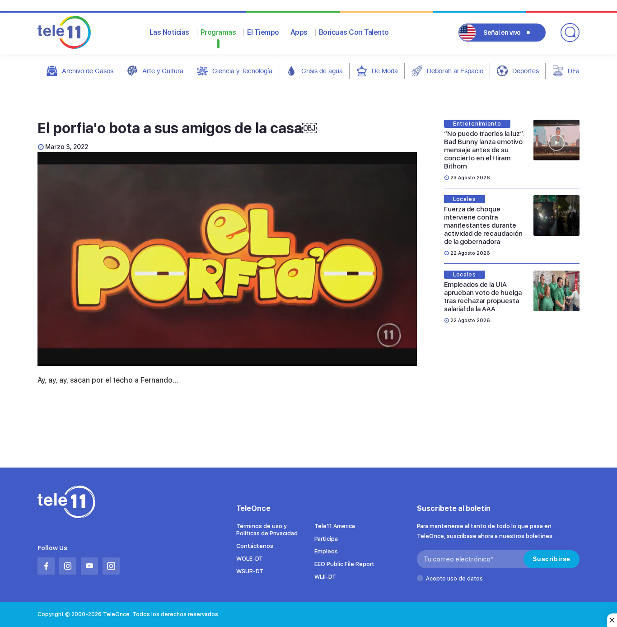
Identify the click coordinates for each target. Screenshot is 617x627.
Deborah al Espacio (455, 71)
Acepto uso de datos (454, 579)
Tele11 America (334, 526)
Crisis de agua (322, 71)
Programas (218, 32)
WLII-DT (325, 576)
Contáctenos (254, 546)
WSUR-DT (249, 571)
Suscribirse (551, 558)
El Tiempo (263, 32)
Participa (326, 538)
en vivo (502, 32)
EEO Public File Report (344, 564)
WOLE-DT (249, 558)
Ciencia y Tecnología (242, 71)
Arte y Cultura (162, 71)
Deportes (525, 71)
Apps (299, 32)
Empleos (326, 551)
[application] (227, 259)
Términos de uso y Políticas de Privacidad (267, 530)
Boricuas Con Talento (354, 32)
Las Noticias (169, 32)
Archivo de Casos (87, 71)
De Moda (385, 71)
